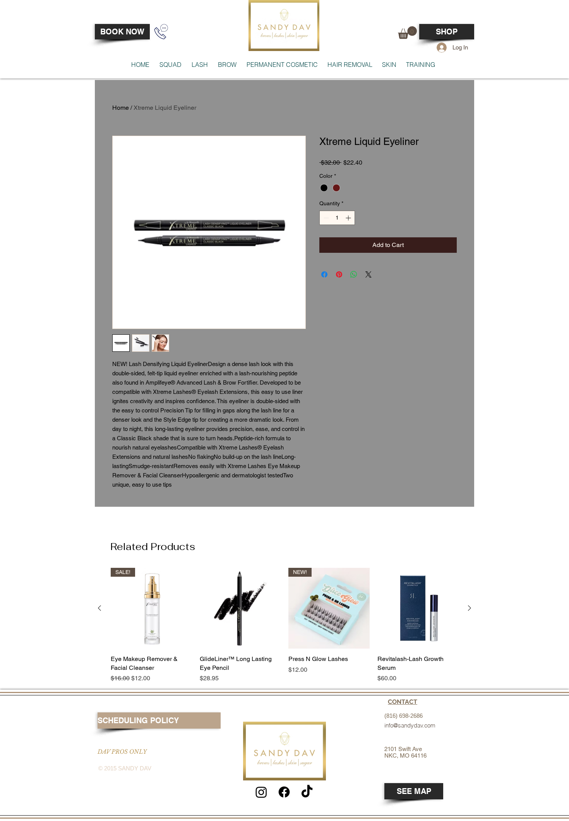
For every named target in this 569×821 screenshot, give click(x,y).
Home (120, 107)
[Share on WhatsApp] (353, 274)
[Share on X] (368, 274)
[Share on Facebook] (324, 274)
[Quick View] (240, 608)
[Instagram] (261, 792)
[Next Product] (469, 608)
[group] (284, 625)
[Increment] (349, 218)
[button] (407, 32)
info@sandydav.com (409, 725)
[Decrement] (325, 218)
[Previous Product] (99, 608)
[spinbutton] (337, 218)
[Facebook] (284, 792)
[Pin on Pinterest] (339, 274)
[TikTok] (307, 792)
